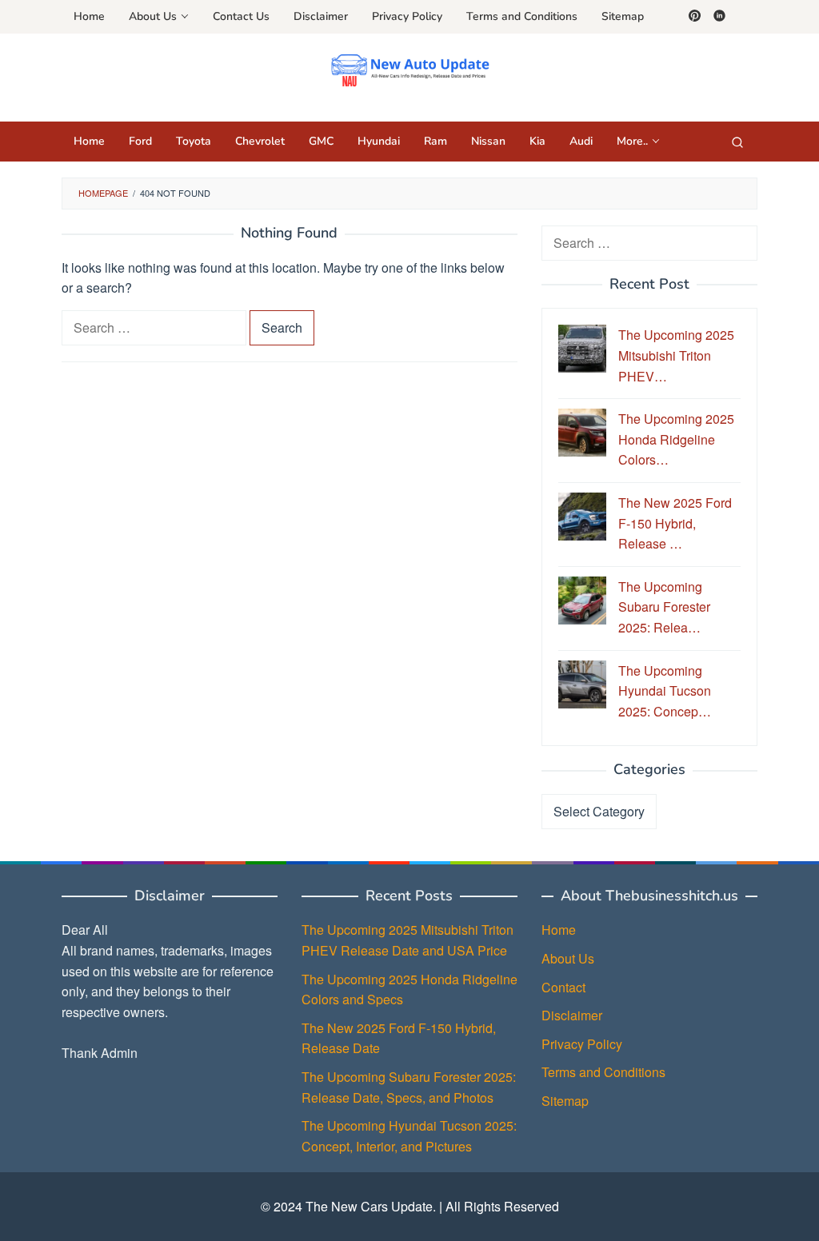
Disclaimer (571, 1015)
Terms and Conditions (603, 1072)
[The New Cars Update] (410, 68)
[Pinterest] (694, 17)
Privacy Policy (581, 1044)
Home (558, 929)
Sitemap (565, 1100)
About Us (567, 958)
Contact (563, 987)
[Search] (737, 142)
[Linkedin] (719, 17)
